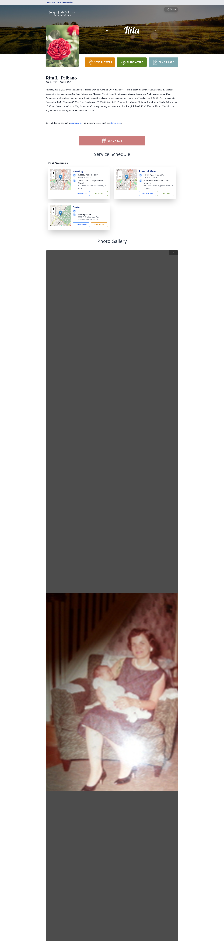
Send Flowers (99, 225)
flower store (115, 122)
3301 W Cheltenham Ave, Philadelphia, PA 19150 (89, 218)
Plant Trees (99, 193)
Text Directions (81, 193)
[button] (60, 177)
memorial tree (76, 122)
